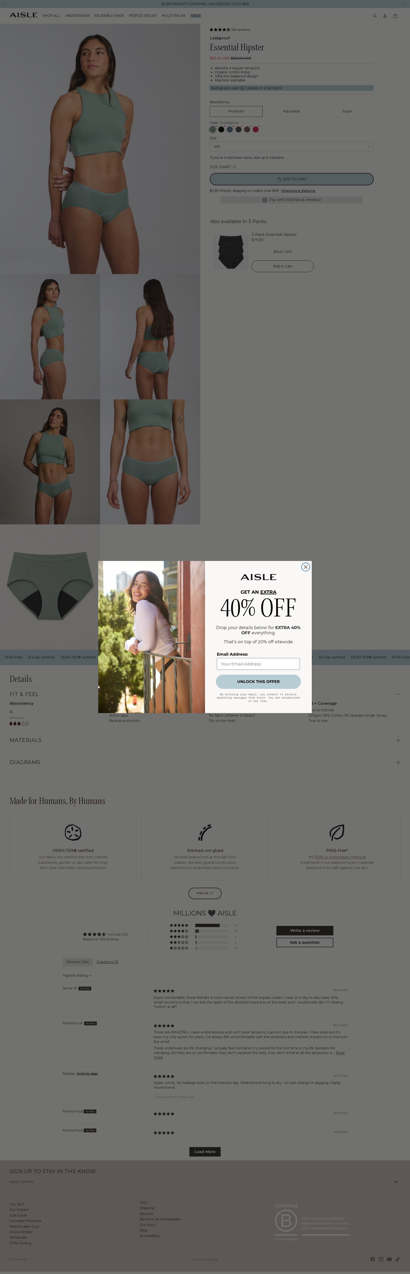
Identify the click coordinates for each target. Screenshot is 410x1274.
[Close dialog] (306, 567)
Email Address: (232, 654)
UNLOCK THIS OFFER (258, 681)
